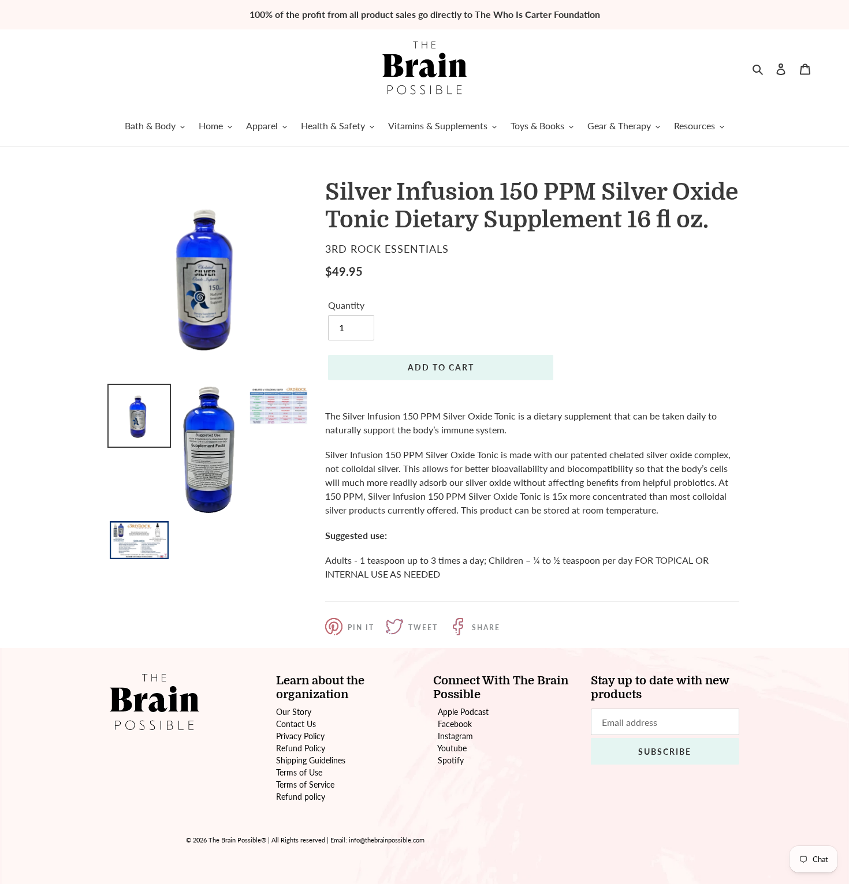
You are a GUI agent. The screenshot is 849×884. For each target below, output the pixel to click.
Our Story (293, 712)
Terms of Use (299, 772)
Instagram (455, 736)
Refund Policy (300, 748)
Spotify (451, 760)
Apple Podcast (463, 712)
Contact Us (296, 724)
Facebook (455, 724)
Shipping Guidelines (310, 760)
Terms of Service (305, 784)
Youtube (452, 748)
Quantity (346, 304)
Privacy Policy (300, 736)
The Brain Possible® (237, 840)
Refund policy (300, 796)
